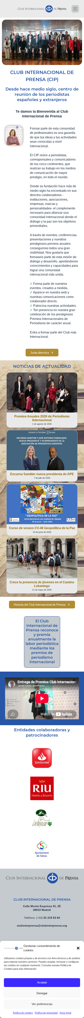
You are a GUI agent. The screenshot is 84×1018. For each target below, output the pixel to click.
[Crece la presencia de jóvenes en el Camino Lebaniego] (42, 558)
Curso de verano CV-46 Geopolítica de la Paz (42, 528)
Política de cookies (23, 1013)
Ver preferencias (42, 1004)
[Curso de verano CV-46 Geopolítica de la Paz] (42, 504)
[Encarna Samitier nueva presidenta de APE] (42, 450)
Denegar (42, 993)
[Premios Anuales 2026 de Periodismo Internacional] (42, 393)
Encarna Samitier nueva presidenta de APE (42, 474)
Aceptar (42, 982)
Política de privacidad (46, 1013)
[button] (78, 948)
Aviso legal (65, 1013)
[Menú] (75, 9)
